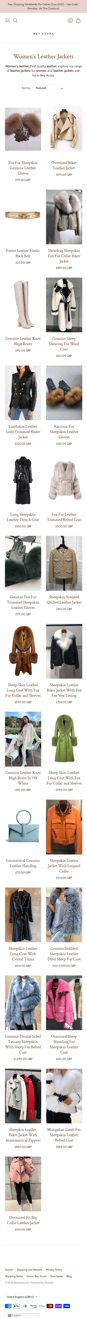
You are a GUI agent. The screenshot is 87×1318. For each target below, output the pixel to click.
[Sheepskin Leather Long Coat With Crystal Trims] (23, 915)
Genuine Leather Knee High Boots (23, 341)
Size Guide (56, 1276)
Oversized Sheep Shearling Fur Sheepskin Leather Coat (64, 1044)
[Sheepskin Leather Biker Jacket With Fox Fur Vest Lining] (64, 651)
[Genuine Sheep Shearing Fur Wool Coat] (64, 304)
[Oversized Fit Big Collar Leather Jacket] (23, 1183)
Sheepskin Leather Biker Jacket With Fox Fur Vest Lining (64, 690)
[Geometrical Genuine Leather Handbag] (23, 827)
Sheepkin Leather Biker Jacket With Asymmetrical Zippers (22, 1135)
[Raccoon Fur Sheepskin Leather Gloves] (64, 392)
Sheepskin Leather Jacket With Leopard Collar (64, 866)
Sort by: (27, 88)
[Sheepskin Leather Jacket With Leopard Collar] (64, 827)
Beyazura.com (22, 1282)
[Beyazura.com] (43, 34)
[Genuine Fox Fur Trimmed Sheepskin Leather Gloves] (23, 563)
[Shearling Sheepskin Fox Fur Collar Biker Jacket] (64, 217)
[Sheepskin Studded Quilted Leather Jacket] (64, 563)
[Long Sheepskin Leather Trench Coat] (23, 480)
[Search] (15, 20)
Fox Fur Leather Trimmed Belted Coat (64, 517)
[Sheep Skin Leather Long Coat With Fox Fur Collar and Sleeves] (23, 651)
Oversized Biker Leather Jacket (64, 165)
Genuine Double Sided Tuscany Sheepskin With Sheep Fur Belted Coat (23, 1044)
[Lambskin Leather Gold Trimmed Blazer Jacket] (23, 392)
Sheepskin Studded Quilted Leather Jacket (64, 599)
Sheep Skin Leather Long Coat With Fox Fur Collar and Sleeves (22, 690)
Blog (69, 1276)
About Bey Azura (37, 1276)
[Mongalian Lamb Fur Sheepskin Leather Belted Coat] (64, 1096)
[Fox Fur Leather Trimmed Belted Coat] (64, 480)
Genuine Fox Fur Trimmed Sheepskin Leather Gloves (23, 602)
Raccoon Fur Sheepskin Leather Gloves (64, 432)
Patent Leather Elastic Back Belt (23, 253)
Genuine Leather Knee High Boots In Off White (23, 778)
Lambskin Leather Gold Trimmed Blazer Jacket (23, 432)
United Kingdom (20, 1296)
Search (9, 1269)
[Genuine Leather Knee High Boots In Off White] (23, 739)
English (16, 1315)
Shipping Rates (14, 1276)
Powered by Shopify (42, 1282)
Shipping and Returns (29, 1269)
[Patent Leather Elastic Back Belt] (23, 217)
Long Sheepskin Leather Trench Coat (23, 517)
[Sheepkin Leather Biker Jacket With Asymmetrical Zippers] (23, 1096)
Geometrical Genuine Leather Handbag (23, 863)
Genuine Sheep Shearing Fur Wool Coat (64, 344)
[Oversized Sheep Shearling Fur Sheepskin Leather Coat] (64, 1002)
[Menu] (7, 20)
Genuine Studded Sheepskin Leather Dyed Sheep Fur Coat (64, 954)
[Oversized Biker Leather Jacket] (64, 129)
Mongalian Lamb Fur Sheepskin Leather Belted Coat (64, 1135)
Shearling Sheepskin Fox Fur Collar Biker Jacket (64, 256)
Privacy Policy (54, 1269)
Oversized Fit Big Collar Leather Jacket (23, 1220)
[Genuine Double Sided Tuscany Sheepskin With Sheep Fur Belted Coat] (23, 1002)
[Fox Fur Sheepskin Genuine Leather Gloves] (23, 129)
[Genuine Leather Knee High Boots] (23, 304)
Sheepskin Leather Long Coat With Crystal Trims (23, 954)
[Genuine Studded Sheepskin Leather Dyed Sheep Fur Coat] (64, 915)
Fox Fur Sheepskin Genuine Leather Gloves (23, 168)
